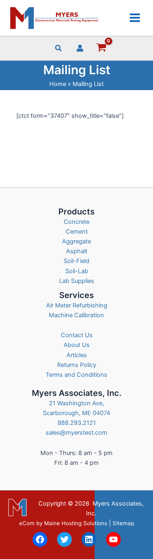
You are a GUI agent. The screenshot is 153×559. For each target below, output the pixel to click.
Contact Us (77, 335)
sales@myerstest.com (76, 432)
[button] (58, 49)
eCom (27, 523)
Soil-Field (76, 261)
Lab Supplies (76, 281)
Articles (77, 355)
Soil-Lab (76, 271)
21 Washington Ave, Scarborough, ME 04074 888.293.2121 (76, 413)
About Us (77, 345)
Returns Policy (76, 365)
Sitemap (123, 523)
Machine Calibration (76, 315)
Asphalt (76, 251)
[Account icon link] (80, 48)
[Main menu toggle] (135, 18)
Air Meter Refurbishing (76, 305)
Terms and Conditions (76, 374)
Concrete (76, 221)
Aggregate (76, 241)
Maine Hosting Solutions (75, 523)
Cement (77, 231)
